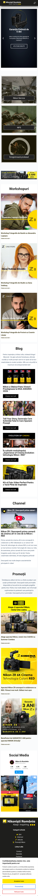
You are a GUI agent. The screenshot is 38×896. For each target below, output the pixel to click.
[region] (19, 877)
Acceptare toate (19, 881)
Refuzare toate (19, 892)
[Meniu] (35, 3)
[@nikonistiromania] (12, 762)
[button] (3, 38)
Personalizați (19, 886)
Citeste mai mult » (5, 238)
